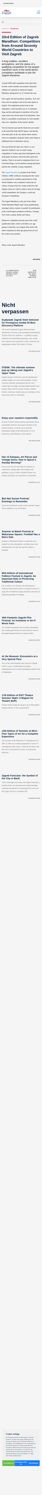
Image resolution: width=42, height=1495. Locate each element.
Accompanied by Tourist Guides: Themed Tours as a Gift (12, 273)
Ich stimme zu (9, 1463)
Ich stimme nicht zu (21, 1463)
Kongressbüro (9, 3)
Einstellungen (33, 1463)
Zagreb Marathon (11, 172)
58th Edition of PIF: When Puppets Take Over (32, 274)
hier (20, 1455)
